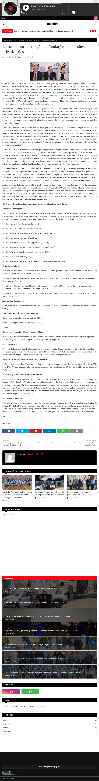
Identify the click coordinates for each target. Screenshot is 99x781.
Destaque (15, 706)
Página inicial (8, 40)
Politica (23, 706)
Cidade (6, 706)
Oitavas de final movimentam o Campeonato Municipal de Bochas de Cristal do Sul (43, 31)
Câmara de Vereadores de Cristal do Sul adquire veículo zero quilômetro (49, 493)
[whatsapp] (30, 691)
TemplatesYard (8, 779)
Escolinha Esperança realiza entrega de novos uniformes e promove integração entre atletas (17, 495)
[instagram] (96, 18)
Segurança (33, 706)
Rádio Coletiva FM (10, 57)
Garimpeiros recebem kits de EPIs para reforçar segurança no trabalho (33, 645)
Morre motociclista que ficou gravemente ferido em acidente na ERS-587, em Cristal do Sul (42, 631)
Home (3, 18)
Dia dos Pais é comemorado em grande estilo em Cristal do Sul (79, 493)
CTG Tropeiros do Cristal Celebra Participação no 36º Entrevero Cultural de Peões (38, 616)
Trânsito (42, 706)
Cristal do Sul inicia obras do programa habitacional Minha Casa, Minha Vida (36, 659)
